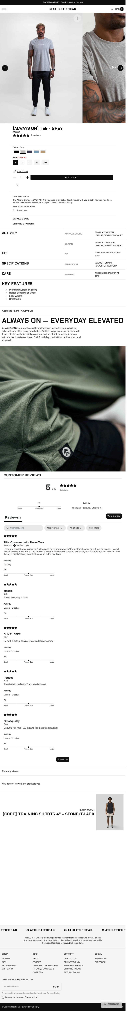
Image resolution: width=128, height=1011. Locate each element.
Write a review (114, 516)
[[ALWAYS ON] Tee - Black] (16, 151)
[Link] (63, 2)
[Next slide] (121, 68)
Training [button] (7, 564)
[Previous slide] (5, 68)
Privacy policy (30, 997)
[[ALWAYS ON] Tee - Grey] (23, 151)
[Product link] (63, 812)
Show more (63, 759)
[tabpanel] (63, 645)
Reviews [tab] (13, 517)
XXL (45, 162)
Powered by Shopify (30, 1007)
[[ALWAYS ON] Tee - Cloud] (36, 151)
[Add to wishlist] (17, 185)
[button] (4, 9)
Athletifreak (14, 1007)
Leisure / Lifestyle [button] (12, 608)
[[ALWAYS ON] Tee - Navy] (29, 151)
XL (37, 162)
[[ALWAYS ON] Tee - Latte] (43, 151)
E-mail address (11, 986)
